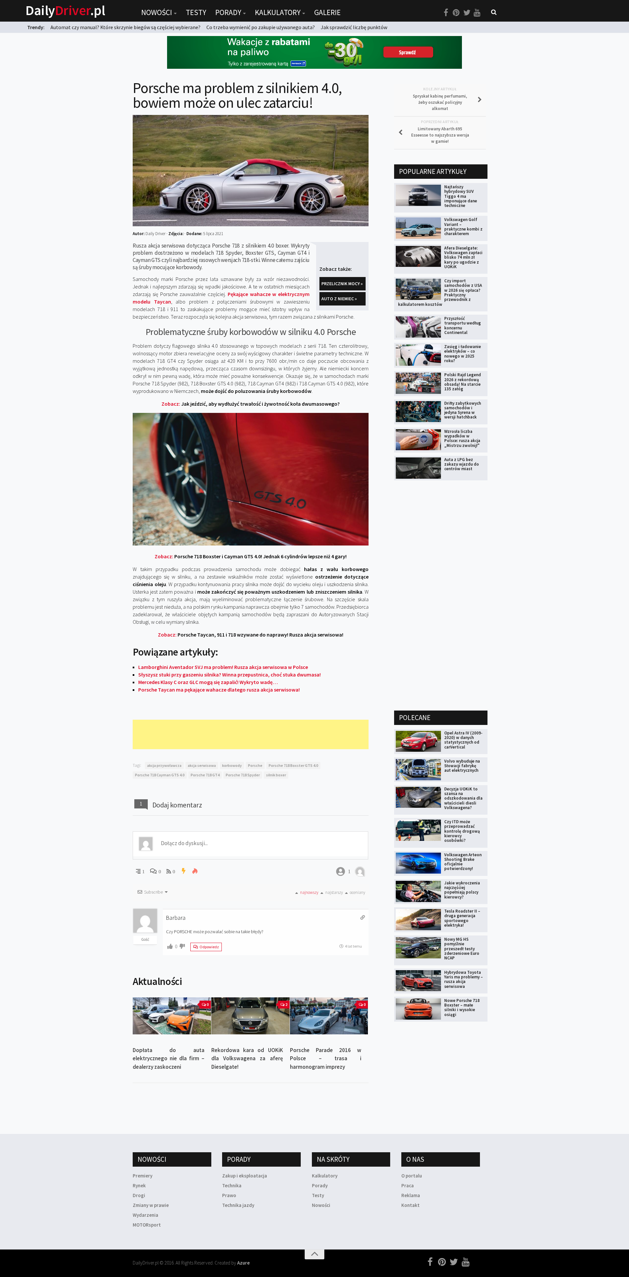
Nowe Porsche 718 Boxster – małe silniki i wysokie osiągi (462, 1007)
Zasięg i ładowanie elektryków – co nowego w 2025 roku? (462, 353)
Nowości (156, 12)
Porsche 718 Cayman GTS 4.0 (159, 774)
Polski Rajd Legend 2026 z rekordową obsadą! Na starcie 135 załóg (462, 382)
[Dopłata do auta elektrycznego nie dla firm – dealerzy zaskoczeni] (172, 1015)
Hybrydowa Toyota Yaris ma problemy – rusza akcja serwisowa (463, 979)
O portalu (411, 1176)
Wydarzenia (145, 1215)
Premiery (142, 1176)
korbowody (232, 765)
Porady (228, 12)
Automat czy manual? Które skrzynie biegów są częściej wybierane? (125, 27)
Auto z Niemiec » (339, 299)
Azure (243, 1263)
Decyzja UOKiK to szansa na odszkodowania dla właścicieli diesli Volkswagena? (463, 798)
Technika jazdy (238, 1205)
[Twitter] (467, 13)
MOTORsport (147, 1225)
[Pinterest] (456, 13)
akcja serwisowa (202, 765)
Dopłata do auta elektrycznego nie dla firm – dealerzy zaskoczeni (168, 1058)
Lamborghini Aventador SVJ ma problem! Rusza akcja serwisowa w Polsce (223, 667)
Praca (407, 1185)
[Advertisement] (252, 734)
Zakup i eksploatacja (244, 1176)
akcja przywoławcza (164, 765)
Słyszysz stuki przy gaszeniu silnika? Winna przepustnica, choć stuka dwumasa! (229, 674)
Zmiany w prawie (151, 1205)
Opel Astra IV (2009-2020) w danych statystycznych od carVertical (463, 740)
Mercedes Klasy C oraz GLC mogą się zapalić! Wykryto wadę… (208, 682)
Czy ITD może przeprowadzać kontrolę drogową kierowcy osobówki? (462, 831)
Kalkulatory (277, 12)
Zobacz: (251, 403)
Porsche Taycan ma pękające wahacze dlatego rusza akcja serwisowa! (219, 689)
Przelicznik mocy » (342, 284)
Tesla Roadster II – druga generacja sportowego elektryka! (462, 918)
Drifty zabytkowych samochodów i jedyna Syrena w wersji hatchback (462, 410)
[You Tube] (477, 13)
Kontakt (410, 1205)
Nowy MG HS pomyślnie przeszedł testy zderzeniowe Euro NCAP (461, 948)
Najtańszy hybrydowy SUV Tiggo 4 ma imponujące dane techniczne (460, 196)
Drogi (139, 1195)
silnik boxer (276, 774)
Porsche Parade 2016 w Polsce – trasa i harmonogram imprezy (326, 1058)
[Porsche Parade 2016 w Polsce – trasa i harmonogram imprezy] (329, 1015)
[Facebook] (446, 13)
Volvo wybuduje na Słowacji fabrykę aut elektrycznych (462, 765)
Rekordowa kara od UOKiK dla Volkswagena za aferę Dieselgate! (247, 1058)
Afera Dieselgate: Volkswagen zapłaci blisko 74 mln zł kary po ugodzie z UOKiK (463, 257)
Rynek (139, 1185)
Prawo (229, 1195)
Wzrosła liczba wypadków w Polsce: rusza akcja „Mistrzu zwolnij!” (462, 438)
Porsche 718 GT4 (205, 774)
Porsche (255, 765)
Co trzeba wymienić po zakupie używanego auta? (260, 27)
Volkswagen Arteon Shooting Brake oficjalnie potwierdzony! (463, 862)
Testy (196, 12)
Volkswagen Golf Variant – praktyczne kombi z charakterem (463, 226)
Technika (231, 1185)
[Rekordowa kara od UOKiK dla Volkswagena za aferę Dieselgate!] (250, 1015)
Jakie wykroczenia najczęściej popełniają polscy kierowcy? (462, 890)
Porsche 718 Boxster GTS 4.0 (293, 765)
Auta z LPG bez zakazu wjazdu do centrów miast (461, 464)
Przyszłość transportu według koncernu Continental (462, 325)
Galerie (327, 12)
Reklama (410, 1195)
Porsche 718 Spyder (243, 774)
